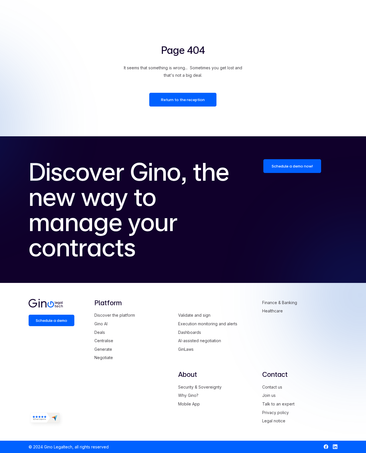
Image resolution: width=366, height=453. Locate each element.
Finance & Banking (279, 302)
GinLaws (186, 349)
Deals (99, 332)
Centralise (103, 340)
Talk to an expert (278, 403)
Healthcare (272, 310)
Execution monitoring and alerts (207, 323)
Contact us (272, 387)
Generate (103, 349)
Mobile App (189, 403)
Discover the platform (114, 315)
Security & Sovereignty (200, 387)
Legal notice (273, 420)
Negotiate (103, 357)
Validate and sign (194, 315)
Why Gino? (188, 395)
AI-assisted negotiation (199, 340)
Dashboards (189, 332)
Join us (269, 395)
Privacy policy (275, 412)
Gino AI (101, 323)
